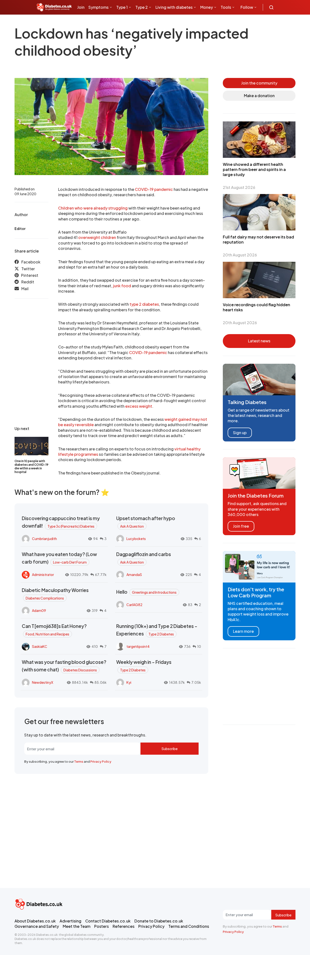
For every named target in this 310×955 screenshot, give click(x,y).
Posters (101, 926)
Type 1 (122, 7)
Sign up (240, 432)
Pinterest (29, 275)
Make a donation (259, 95)
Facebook (30, 261)
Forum (117, 21)
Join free (241, 526)
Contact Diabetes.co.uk (108, 920)
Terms (78, 761)
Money (206, 7)
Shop (102, 21)
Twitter (28, 268)
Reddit (27, 281)
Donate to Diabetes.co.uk (158, 920)
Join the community (259, 82)
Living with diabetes (174, 7)
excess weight (138, 406)
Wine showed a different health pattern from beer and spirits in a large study (254, 169)
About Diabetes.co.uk (35, 920)
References (123, 926)
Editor (20, 228)
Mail (25, 288)
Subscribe (170, 748)
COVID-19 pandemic (154, 189)
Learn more (243, 631)
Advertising (70, 920)
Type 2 (141, 7)
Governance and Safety (37, 926)
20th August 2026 (240, 254)
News (84, 21)
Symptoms (98, 7)
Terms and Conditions (188, 926)
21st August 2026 (239, 187)
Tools (226, 7)
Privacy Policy (100, 761)
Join (81, 7)
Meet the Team (76, 926)
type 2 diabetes (144, 304)
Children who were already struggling (93, 208)
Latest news (259, 340)
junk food (122, 285)
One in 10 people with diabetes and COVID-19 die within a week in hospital (31, 466)
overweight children (97, 237)
